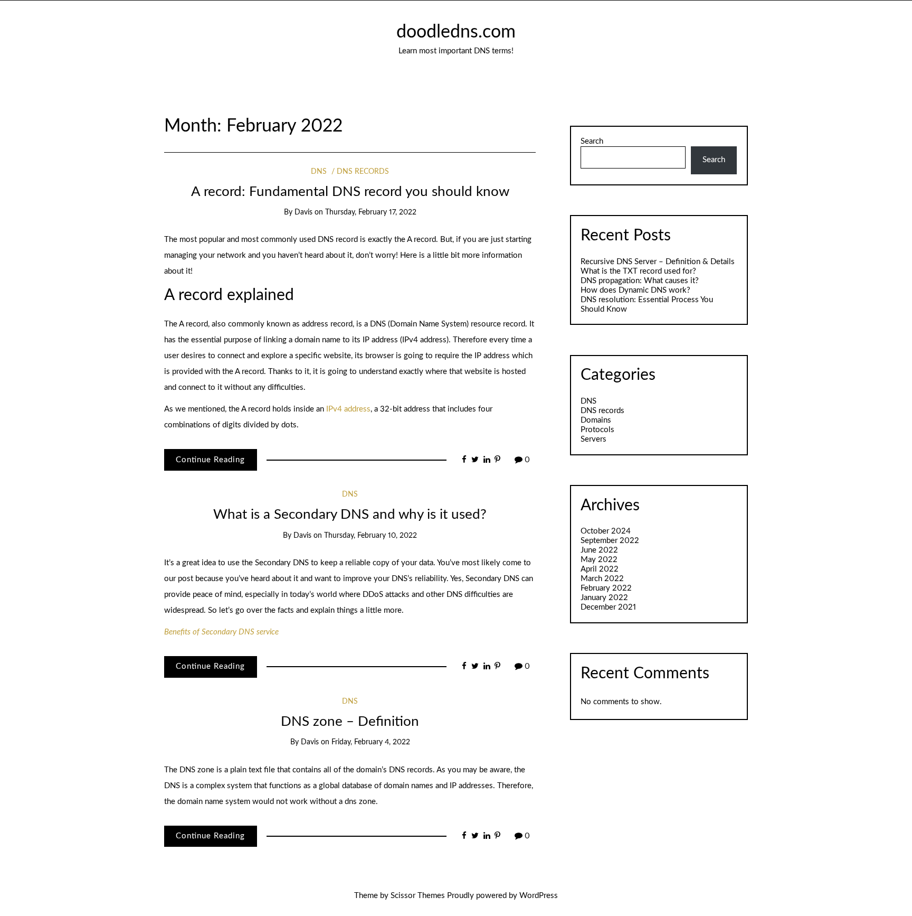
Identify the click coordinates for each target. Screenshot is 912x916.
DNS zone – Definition (350, 721)
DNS (319, 171)
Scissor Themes (418, 896)
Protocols (597, 430)
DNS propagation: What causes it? (640, 281)
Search (592, 141)
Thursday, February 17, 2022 (370, 212)
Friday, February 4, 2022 (370, 742)
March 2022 (602, 579)
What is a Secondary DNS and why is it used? (350, 514)
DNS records (363, 171)
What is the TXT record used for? (638, 271)
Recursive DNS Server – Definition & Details (658, 262)
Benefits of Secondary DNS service (221, 632)
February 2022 (606, 588)
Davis (303, 212)
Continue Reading (210, 460)
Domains (596, 420)
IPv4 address (348, 409)
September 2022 (610, 541)
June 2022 (599, 550)
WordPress (538, 896)
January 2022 (604, 598)
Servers (593, 439)
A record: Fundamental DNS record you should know (350, 192)
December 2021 (608, 607)
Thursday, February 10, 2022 (370, 535)
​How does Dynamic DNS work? (635, 290)
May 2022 (599, 560)
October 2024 (606, 531)
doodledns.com (456, 32)
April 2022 (600, 569)
